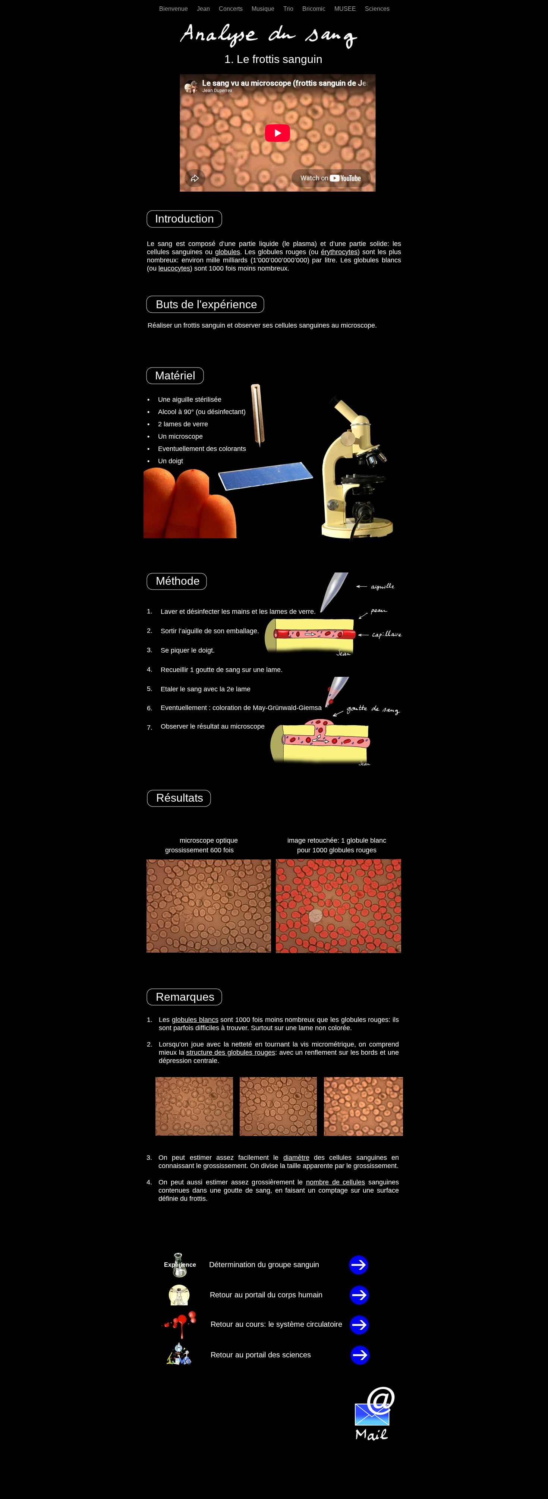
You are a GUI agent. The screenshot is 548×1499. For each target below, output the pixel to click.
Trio (289, 9)
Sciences (377, 9)
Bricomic (314, 9)
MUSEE (346, 9)
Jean (204, 9)
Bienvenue (174, 9)
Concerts (231, 9)
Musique (264, 9)
